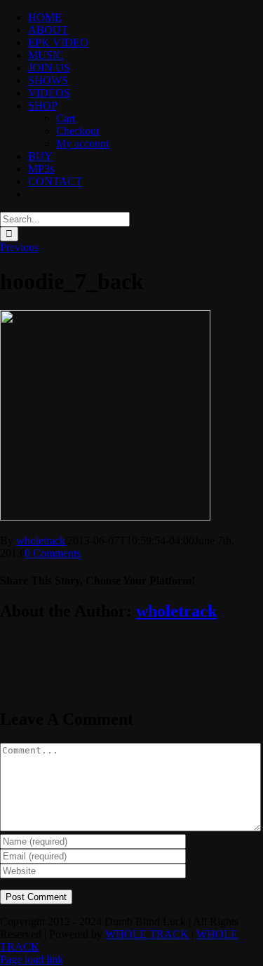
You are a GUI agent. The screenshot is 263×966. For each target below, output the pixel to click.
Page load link (31, 959)
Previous (19, 247)
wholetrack (40, 540)
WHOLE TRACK (147, 934)
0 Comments (53, 553)
